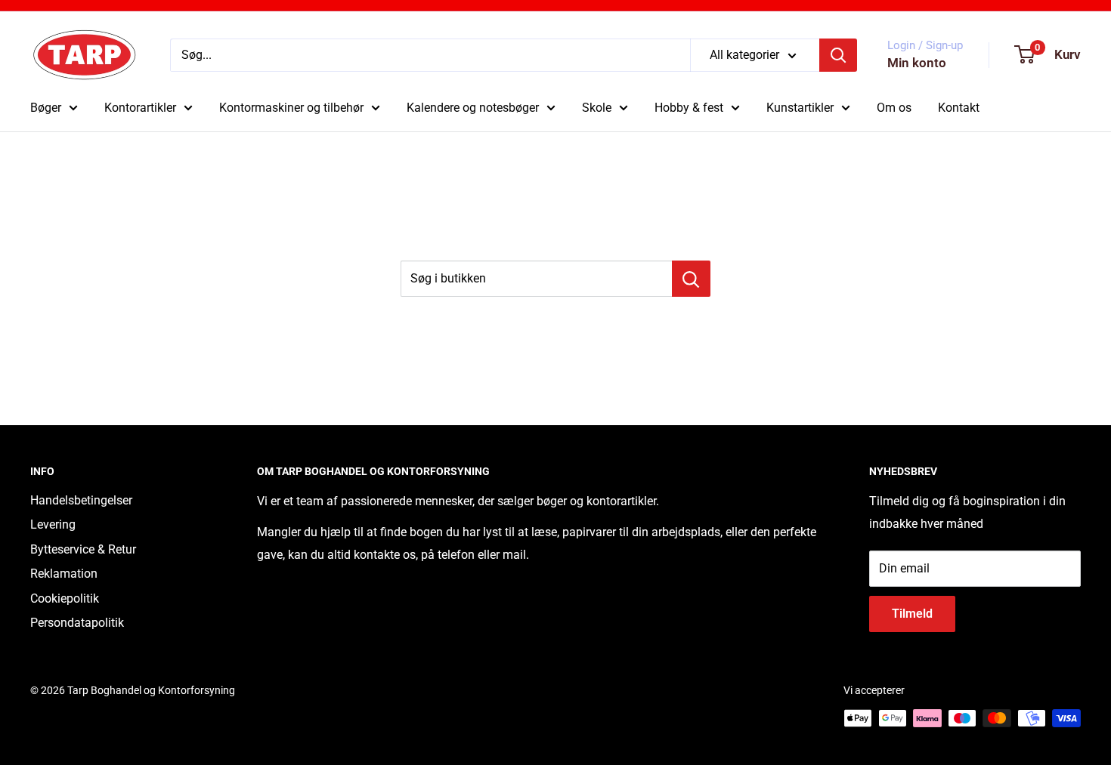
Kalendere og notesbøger (473, 107)
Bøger (45, 107)
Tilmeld (912, 613)
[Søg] (838, 55)
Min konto (916, 62)
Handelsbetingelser (81, 500)
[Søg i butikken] (691, 279)
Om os (894, 107)
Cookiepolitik (64, 598)
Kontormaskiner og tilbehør (291, 107)
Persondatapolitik (77, 622)
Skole (596, 107)
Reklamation (63, 573)
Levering (53, 524)
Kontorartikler (140, 107)
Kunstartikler (800, 107)
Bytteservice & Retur (83, 549)
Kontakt (958, 107)
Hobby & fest (689, 107)
